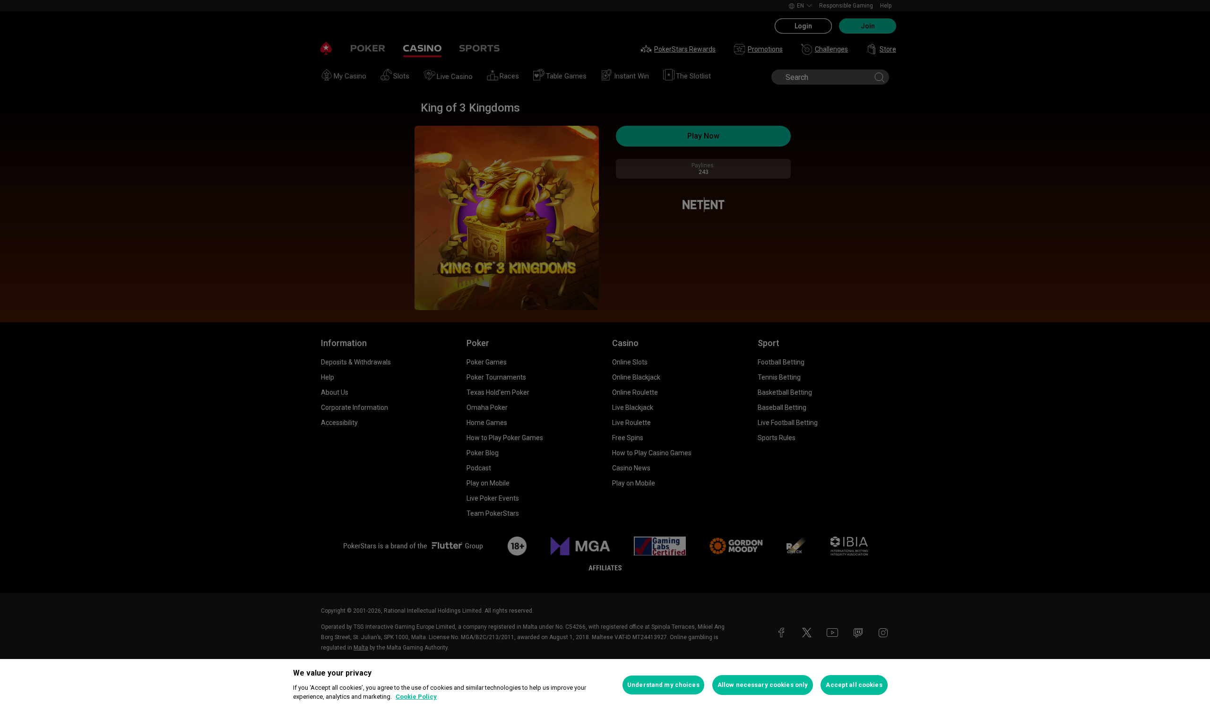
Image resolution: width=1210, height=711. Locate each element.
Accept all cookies (854, 684)
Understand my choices (663, 684)
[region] (605, 685)
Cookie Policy (416, 696)
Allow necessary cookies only (762, 684)
